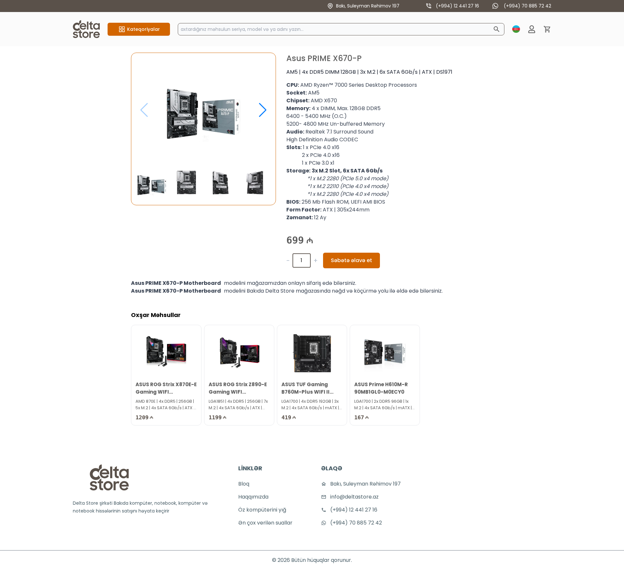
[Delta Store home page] (86, 29)
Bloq (243, 484)
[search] (496, 29)
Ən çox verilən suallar (265, 522)
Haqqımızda (253, 496)
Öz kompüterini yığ (262, 509)
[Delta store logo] (109, 477)
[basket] (547, 29)
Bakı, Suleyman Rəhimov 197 (367, 6)
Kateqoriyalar (143, 29)
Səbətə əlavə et (351, 260)
